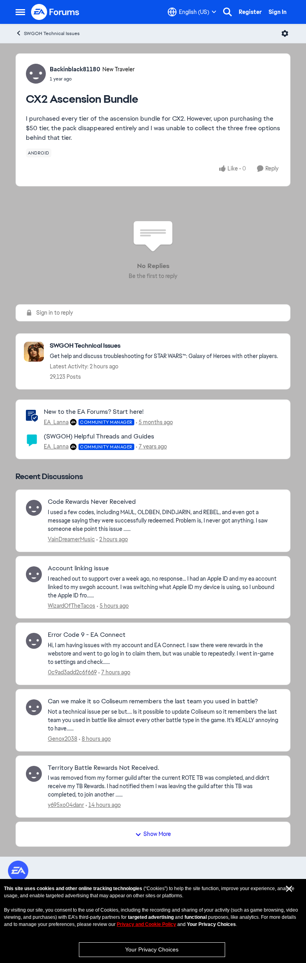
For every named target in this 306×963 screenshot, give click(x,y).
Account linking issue (78, 568)
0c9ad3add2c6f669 (72, 672)
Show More (157, 834)
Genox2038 (62, 738)
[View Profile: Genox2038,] (34, 707)
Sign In (277, 12)
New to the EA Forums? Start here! (93, 411)
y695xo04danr (66, 804)
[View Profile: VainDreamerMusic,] (34, 508)
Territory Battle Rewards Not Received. (103, 768)
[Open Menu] (284, 33)
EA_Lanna (56, 422)
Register (250, 12)
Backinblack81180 (75, 69)
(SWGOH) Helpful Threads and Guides (99, 436)
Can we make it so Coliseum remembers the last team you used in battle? (153, 701)
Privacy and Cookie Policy (146, 924)
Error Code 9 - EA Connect (87, 635)
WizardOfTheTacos (71, 605)
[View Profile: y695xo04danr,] (34, 774)
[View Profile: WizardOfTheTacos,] (34, 574)
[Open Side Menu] (20, 12)
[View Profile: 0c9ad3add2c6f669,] (34, 641)
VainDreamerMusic (71, 539)
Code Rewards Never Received (92, 502)
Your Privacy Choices (151, 949)
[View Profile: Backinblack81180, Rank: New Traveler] (36, 74)
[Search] (227, 12)
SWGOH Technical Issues (52, 33)
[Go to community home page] (55, 12)
